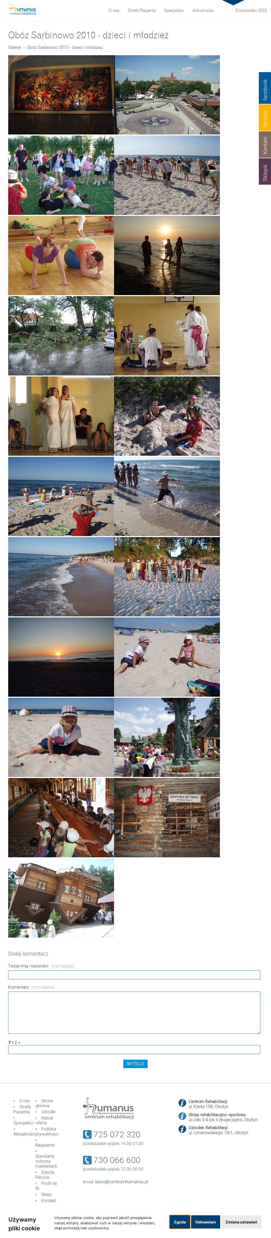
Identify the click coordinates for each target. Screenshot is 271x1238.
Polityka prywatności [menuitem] (46, 1132)
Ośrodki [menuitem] (48, 1111)
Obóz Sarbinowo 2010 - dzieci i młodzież (65, 47)
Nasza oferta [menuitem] (44, 1120)
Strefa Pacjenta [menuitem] (142, 10)
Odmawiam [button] (205, 1222)
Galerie (14, 47)
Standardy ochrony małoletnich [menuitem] (46, 1161)
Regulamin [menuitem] (45, 1145)
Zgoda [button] (180, 1222)
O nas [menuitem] (114, 10)
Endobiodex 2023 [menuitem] (251, 10)
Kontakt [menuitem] (48, 1200)
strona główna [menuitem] (44, 1103)
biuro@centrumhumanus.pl (121, 1181)
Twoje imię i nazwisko (41, 966)
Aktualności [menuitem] (203, 10)
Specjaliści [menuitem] (174, 10)
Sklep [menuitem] (46, 1194)
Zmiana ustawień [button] (241, 1222)
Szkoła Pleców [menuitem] (44, 1175)
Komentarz (31, 987)
